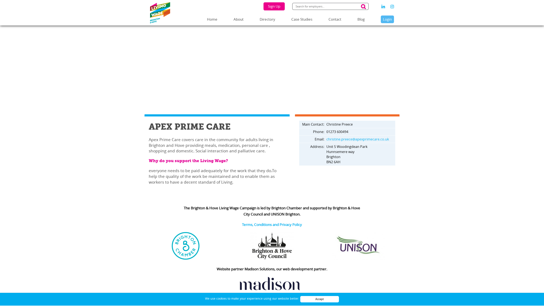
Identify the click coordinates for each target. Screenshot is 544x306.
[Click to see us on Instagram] (392, 6)
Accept (319, 299)
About (239, 19)
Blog (361, 19)
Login (387, 19)
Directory (267, 19)
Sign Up (274, 6)
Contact (335, 19)
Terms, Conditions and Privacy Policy (272, 224)
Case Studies (301, 19)
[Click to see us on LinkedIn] (383, 6)
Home (212, 19)
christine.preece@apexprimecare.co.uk (357, 139)
